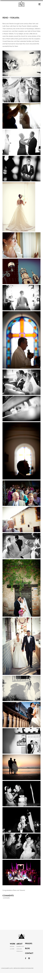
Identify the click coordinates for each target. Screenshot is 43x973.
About (19, 943)
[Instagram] (29, 958)
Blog (27, 949)
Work (12, 943)
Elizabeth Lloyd (20, 946)
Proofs (28, 944)
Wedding (12, 946)
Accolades (19, 949)
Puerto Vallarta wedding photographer (22, 908)
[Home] (21, 9)
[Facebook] (25, 958)
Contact (29, 953)
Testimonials (19, 951)
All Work (12, 949)
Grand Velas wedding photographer (18, 906)
